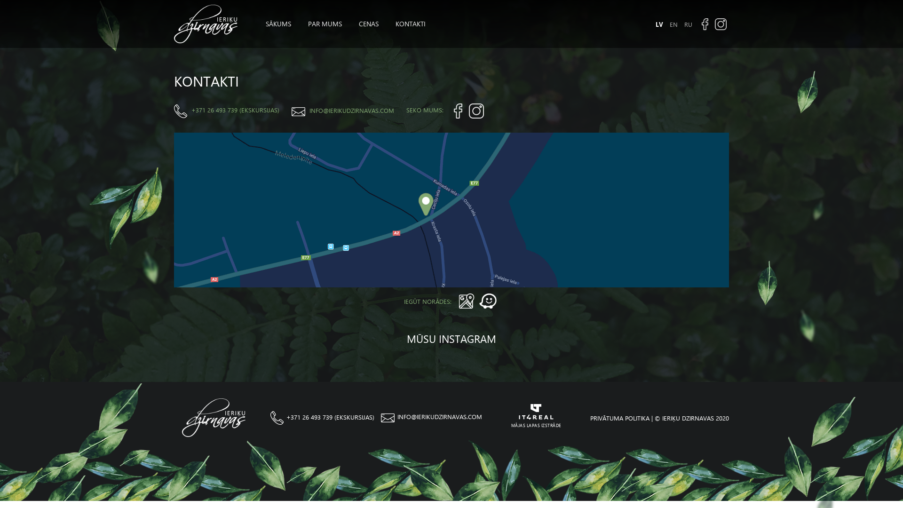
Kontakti (411, 23)
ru (688, 24)
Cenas (369, 23)
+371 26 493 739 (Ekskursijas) (235, 110)
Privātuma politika (620, 418)
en (674, 24)
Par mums (325, 23)
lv (659, 24)
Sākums (278, 23)
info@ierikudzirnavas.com (351, 110)
